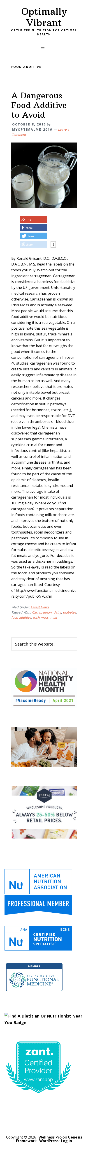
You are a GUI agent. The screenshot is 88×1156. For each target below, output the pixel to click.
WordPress (48, 1140)
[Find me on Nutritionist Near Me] (44, 1022)
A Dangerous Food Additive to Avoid (39, 105)
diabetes (69, 612)
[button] (44, 48)
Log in (66, 1140)
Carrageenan (42, 612)
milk (53, 617)
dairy (57, 612)
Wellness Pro (50, 1137)
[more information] (53, 245)
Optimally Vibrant (44, 17)
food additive (21, 617)
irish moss (41, 617)
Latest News (40, 607)
